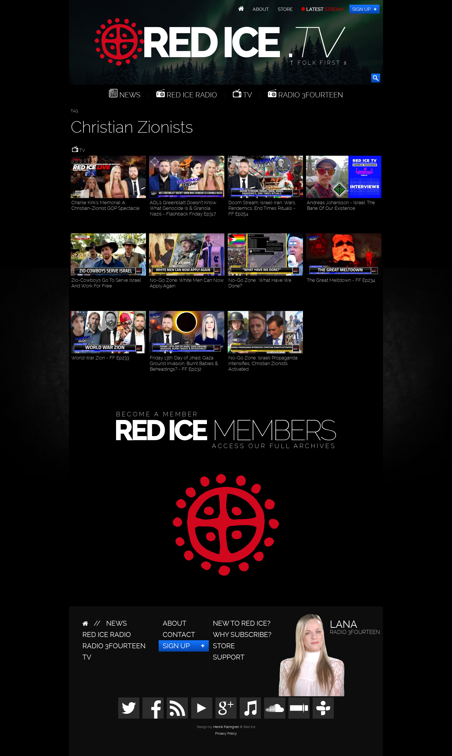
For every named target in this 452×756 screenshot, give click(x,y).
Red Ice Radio (191, 95)
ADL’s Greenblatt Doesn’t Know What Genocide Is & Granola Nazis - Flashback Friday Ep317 (183, 208)
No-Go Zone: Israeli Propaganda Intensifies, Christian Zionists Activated (263, 363)
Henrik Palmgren (226, 727)
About (261, 9)
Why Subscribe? (242, 635)
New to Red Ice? (241, 623)
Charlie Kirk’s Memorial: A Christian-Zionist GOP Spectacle (105, 205)
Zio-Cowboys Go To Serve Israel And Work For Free (106, 283)
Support (229, 657)
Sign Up (361, 9)
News (128, 95)
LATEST (324, 9)
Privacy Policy (226, 733)
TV (246, 95)
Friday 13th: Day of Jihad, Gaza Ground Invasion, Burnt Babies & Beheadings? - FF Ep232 (184, 363)
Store (285, 9)
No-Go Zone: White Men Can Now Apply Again (186, 283)
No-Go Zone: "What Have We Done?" (259, 283)
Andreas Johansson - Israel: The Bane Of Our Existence (341, 205)
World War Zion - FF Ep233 (100, 358)
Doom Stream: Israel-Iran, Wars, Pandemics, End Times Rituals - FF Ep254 (262, 208)
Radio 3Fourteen (309, 95)
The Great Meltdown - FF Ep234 (341, 280)
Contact (179, 635)
